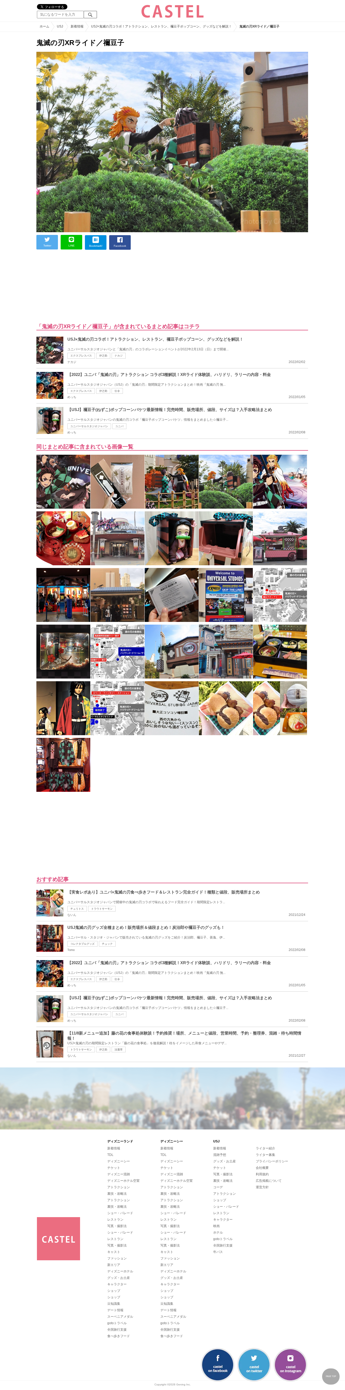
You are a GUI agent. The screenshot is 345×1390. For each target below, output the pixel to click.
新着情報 (113, 1148)
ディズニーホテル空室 (123, 1181)
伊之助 (103, 355)
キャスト (113, 1252)
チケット (113, 1168)
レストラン (115, 1219)
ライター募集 (265, 1155)
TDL (110, 1155)
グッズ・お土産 (118, 1278)
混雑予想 (219, 1155)
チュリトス (77, 908)
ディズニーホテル (120, 1271)
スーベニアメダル (120, 1317)
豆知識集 (113, 1304)
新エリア (113, 1265)
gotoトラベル (117, 1323)
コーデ (218, 1187)
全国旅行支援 (117, 1329)
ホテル (218, 1232)
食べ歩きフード (118, 1336)
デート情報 (115, 1310)
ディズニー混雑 (118, 1174)
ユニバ (119, 426)
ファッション (117, 1258)
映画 (216, 1226)
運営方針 (262, 1187)
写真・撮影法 (117, 1226)
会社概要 (262, 1168)
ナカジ (119, 355)
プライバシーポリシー (272, 1161)
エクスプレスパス (81, 355)
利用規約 (262, 1174)
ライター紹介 (265, 1148)
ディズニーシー (118, 1161)
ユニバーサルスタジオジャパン (89, 426)
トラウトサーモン (102, 908)
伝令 (117, 390)
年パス (218, 1252)
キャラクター (117, 1284)
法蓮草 (119, 1049)
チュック (107, 943)
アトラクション (118, 1187)
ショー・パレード (120, 1213)
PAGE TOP (331, 1376)
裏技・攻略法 (117, 1194)
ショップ (113, 1291)
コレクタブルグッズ (82, 943)
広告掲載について (269, 1181)
